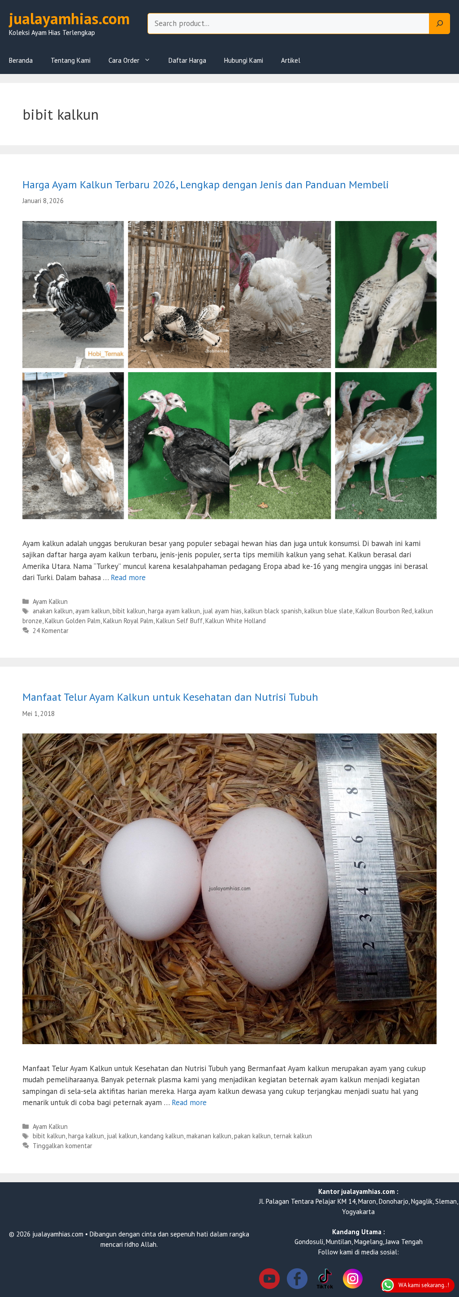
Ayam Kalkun (50, 601)
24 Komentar (51, 630)
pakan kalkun (252, 1136)
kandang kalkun (162, 1136)
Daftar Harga (187, 60)
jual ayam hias (222, 611)
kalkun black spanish (273, 611)
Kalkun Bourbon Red (383, 611)
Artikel (290, 60)
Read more (128, 577)
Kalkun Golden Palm (72, 620)
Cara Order (123, 60)
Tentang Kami (71, 60)
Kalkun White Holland (235, 620)
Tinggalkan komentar (62, 1145)
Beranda (21, 60)
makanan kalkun (208, 1136)
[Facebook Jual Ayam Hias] (297, 1280)
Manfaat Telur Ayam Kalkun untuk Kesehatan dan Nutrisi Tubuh (170, 697)
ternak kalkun (292, 1136)
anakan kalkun (53, 611)
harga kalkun (86, 1136)
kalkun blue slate (328, 611)
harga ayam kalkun (174, 611)
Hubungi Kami (243, 60)
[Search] (439, 24)
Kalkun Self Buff (179, 620)
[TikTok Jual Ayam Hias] (325, 1280)
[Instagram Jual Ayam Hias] (353, 1280)
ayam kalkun (92, 611)
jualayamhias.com (69, 18)
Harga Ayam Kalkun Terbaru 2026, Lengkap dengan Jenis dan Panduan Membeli (205, 184)
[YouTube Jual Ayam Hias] (269, 1280)
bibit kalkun (129, 611)
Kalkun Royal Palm (128, 620)
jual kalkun (122, 1136)
